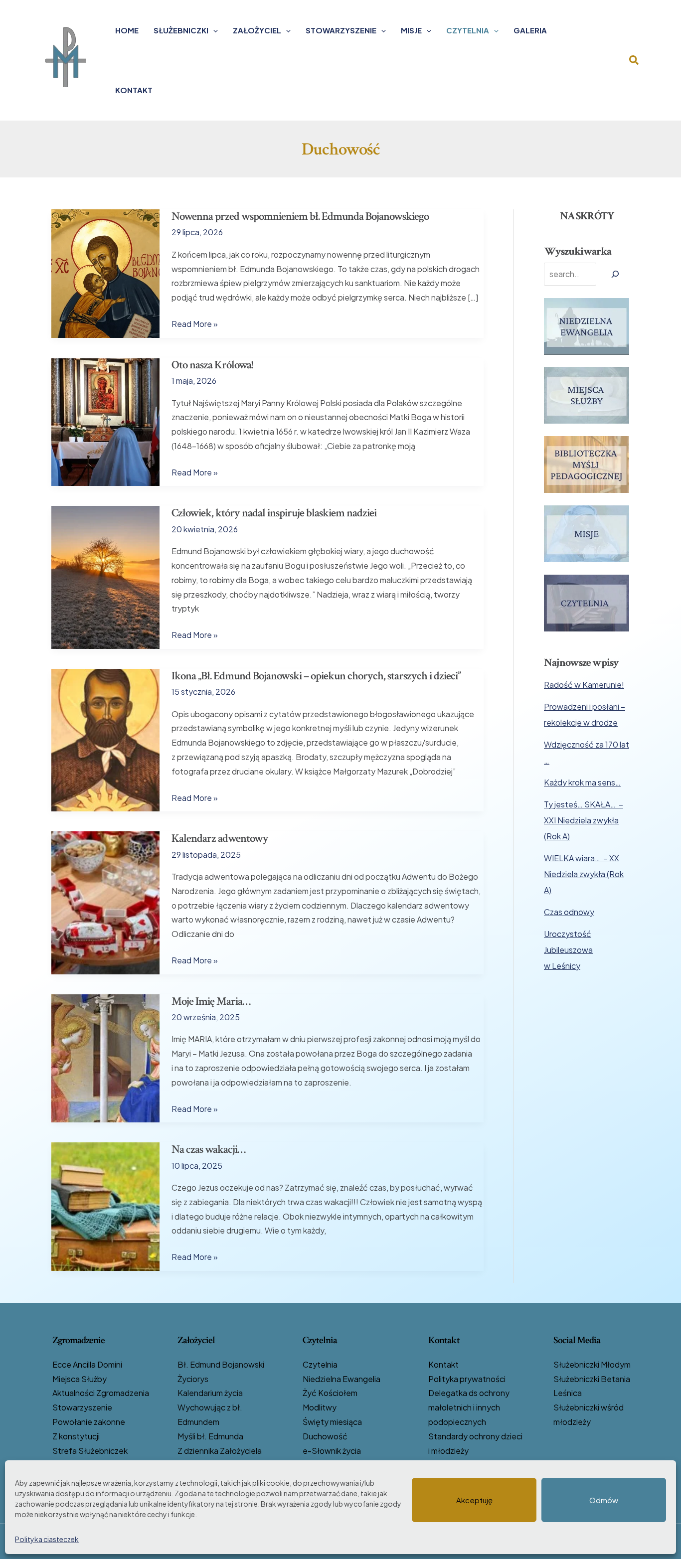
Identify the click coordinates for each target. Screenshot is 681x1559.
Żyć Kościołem (330, 1393)
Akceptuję (474, 1500)
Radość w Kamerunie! (584, 684)
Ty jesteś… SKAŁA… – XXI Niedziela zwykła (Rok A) (583, 820)
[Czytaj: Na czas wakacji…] (105, 1205)
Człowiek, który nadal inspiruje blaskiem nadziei (273, 512)
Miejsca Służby (79, 1379)
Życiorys (192, 1379)
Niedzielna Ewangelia (341, 1379)
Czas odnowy (569, 912)
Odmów (603, 1500)
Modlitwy (320, 1407)
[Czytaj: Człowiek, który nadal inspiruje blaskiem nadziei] (105, 576)
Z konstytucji (76, 1436)
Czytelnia (467, 30)
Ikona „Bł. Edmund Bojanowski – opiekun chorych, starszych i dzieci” (316, 675)
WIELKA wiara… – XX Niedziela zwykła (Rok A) (584, 874)
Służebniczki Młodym (592, 1364)
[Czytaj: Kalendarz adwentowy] (105, 902)
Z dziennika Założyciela (219, 1450)
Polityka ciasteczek (47, 1539)
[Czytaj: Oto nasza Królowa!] (105, 421)
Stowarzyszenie (341, 30)
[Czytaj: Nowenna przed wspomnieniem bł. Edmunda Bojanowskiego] (105, 272)
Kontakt (134, 90)
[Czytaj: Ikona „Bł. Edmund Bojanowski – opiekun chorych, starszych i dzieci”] (105, 739)
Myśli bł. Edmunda (210, 1436)
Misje (411, 30)
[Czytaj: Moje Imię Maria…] (105, 1057)
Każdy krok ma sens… (582, 782)
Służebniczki (181, 30)
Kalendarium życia (210, 1393)
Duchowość (325, 1436)
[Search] (615, 274)
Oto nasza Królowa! (212, 364)
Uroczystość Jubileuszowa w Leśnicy (568, 950)
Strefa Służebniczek (90, 1450)
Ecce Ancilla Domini (87, 1364)
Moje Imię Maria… (210, 1001)
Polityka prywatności (467, 1379)
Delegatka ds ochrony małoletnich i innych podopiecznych (469, 1407)
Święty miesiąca (332, 1421)
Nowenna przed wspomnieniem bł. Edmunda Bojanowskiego (300, 216)
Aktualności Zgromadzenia (100, 1393)
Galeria (530, 30)
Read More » (194, 324)
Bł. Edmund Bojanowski (220, 1364)
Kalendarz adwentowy (219, 838)
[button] (213, 30)
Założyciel (257, 30)
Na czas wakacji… (208, 1149)
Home (127, 30)
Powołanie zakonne (88, 1421)
